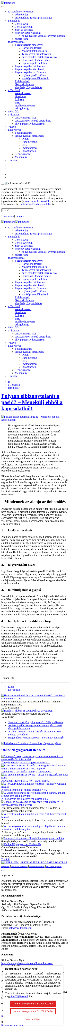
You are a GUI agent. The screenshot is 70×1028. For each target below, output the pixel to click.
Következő (14, 689)
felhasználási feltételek (37, 867)
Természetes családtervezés (36, 54)
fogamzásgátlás (16, 41)
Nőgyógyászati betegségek (29, 135)
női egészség (22, 108)
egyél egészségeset (25, 105)
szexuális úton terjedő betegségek (33, 120)
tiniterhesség (21, 38)
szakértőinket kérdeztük (20, 11)
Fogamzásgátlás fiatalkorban (30, 66)
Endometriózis (29, 141)
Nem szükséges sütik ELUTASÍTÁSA (33, 1011)
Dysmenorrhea (30, 147)
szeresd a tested (23, 93)
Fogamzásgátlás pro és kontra (31, 72)
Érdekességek (22, 81)
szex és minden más (25, 117)
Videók (12, 126)
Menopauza (21, 157)
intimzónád (14, 20)
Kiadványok (14, 129)
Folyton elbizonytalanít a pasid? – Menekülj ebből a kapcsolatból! (32, 402)
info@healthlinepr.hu (20, 927)
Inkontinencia (29, 150)
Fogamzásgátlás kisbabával (29, 69)
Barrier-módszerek (32, 47)
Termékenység (23, 154)
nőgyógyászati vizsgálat (27, 32)
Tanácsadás (7, 216)
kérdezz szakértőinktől (37, 201)
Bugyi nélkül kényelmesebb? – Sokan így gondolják (36, 737)
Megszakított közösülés (34, 50)
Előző (11, 686)
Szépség (19, 99)
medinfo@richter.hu (12, 1024)
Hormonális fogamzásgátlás (36, 60)
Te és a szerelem (23, 26)
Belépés (19, 216)
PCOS (25, 138)
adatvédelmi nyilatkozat (19, 867)
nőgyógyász (21, 14)
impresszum (5, 867)
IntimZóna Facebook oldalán (35, 204)
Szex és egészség (24, 29)
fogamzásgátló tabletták (34, 63)
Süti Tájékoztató (19, 996)
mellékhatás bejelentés (54, 867)
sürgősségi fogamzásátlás (28, 87)
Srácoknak (14, 114)
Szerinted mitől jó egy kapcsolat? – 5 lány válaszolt (35, 722)
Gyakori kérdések (24, 84)
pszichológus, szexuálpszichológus (33, 17)
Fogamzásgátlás (23, 132)
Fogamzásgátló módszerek (29, 44)
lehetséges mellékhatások (35, 78)
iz (9, 381)
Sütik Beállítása (33, 1019)
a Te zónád (14, 90)
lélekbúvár (20, 96)
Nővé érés (13, 111)
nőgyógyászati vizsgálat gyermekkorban (43, 35)
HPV (24, 144)
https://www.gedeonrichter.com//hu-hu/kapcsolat (27, 963)
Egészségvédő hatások (34, 75)
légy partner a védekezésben (30, 123)
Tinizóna (13, 160)
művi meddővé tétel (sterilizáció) (39, 57)
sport (17, 102)
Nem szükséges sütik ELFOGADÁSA (33, 1003)
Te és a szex (21, 23)
